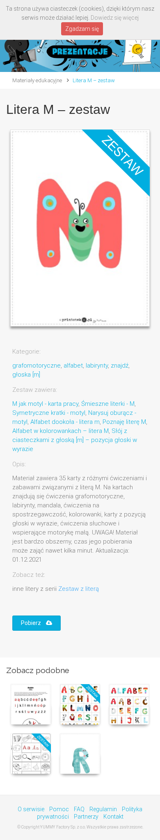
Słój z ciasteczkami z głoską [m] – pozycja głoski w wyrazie (74, 440)
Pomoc (59, 809)
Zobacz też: (28, 575)
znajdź (119, 365)
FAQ (79, 809)
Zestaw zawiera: (34, 389)
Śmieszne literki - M (108, 403)
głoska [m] (26, 374)
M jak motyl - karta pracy (45, 403)
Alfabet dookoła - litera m (65, 422)
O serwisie (31, 809)
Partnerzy (86, 816)
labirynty (97, 365)
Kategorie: (26, 351)
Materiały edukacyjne (37, 80)
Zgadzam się (82, 28)
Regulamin (103, 809)
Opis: (19, 464)
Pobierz (33, 623)
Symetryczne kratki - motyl (48, 413)
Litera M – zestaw (94, 80)
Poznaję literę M (124, 422)
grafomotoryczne (36, 365)
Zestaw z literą (78, 588)
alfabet (73, 365)
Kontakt (113, 816)
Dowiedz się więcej (115, 17)
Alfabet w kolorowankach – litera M (60, 431)
